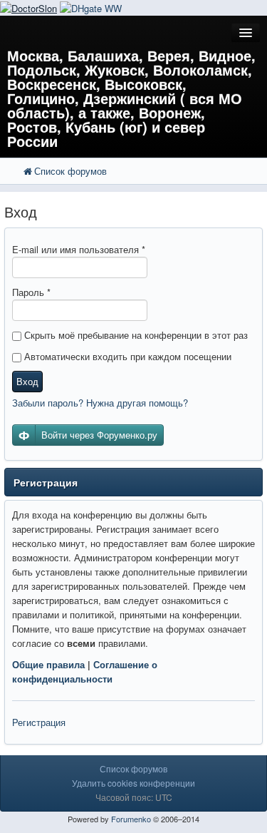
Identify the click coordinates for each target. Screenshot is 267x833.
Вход (27, 381)
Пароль (31, 292)
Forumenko (131, 818)
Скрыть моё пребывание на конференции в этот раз (134, 335)
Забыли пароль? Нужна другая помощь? (100, 402)
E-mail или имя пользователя (78, 249)
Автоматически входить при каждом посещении (126, 356)
